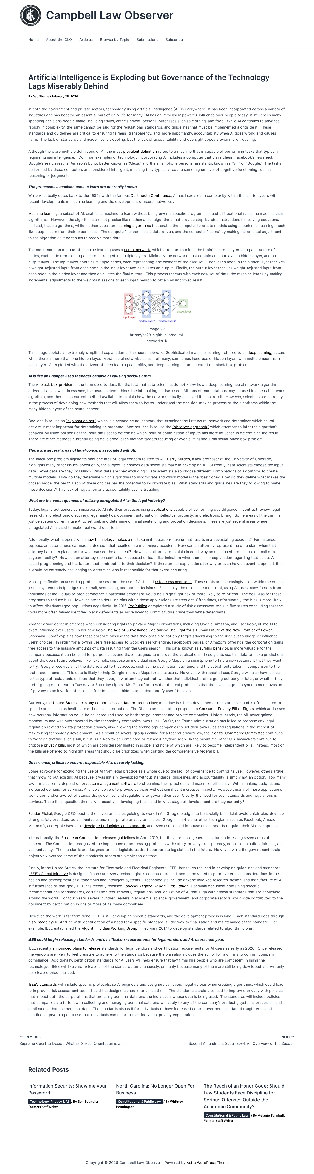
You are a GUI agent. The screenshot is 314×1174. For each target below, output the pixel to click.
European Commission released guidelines (98, 837)
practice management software (109, 783)
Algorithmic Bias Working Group (109, 928)
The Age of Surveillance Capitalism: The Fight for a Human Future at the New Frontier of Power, (189, 630)
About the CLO (59, 39)
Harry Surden (178, 459)
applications (161, 509)
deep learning (259, 352)
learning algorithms (134, 225)
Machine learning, (43, 213)
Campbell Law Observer (110, 15)
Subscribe (174, 39)
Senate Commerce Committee (238, 733)
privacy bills (54, 745)
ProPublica (137, 606)
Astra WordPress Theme (207, 1162)
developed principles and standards (115, 825)
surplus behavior (214, 648)
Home (33, 39)
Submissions (147, 39)
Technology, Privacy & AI (49, 1101)
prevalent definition (140, 151)
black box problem (56, 384)
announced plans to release (76, 948)
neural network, (137, 249)
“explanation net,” (81, 420)
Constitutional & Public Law (139, 1101)
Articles (86, 39)
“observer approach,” (190, 426)
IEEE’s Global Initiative (48, 873)
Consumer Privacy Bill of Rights (226, 708)
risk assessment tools (173, 581)
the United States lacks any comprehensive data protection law (101, 702)
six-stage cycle (44, 922)
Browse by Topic (114, 39)
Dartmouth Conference (151, 195)
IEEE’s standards (42, 984)
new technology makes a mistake (116, 539)
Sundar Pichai (40, 813)
